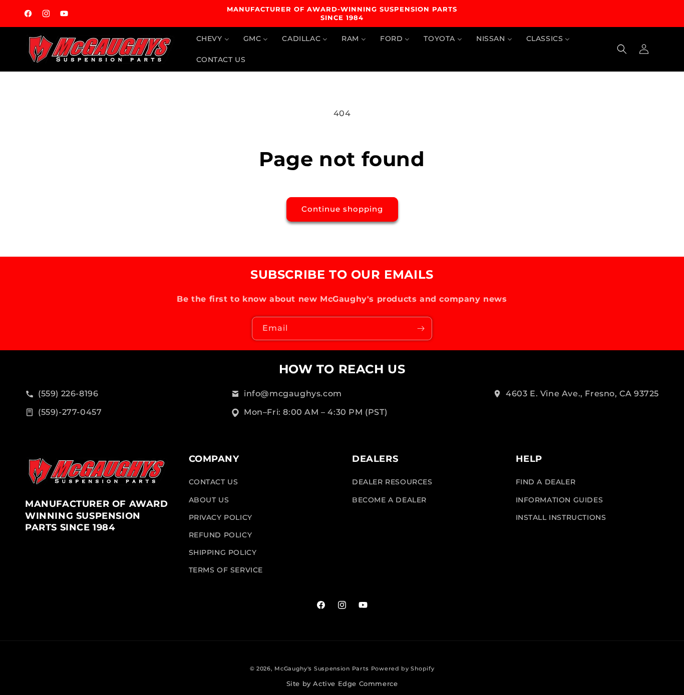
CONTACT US (213, 482)
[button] (622, 49)
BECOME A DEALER (389, 499)
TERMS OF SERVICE (226, 570)
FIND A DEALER (546, 482)
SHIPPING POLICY (223, 552)
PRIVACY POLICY (220, 517)
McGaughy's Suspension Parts (321, 668)
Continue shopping (342, 209)
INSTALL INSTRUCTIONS (561, 517)
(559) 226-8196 (68, 393)
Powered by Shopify (403, 668)
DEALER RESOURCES (392, 482)
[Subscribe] (421, 328)
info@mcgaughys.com (293, 393)
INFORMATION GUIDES (559, 499)
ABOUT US (209, 499)
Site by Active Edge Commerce (342, 683)
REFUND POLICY (220, 534)
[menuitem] (212, 38)
